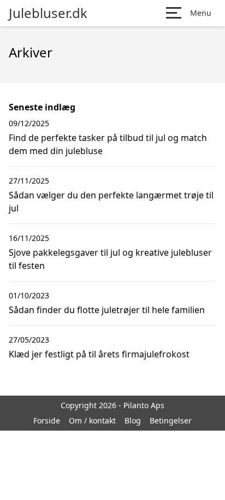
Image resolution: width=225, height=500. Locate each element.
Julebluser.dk (48, 13)
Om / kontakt (92, 420)
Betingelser (171, 420)
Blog (133, 420)
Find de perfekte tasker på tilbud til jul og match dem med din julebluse (108, 144)
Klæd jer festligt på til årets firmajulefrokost (99, 354)
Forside (46, 420)
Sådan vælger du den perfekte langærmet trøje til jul (111, 201)
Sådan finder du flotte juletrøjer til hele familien (107, 310)
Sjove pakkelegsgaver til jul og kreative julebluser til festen (110, 259)
